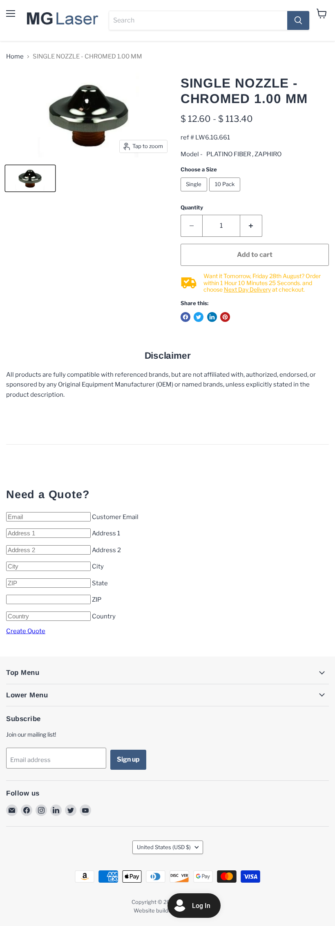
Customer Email (115, 517)
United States (164, 847)
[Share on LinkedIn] (212, 317)
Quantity (192, 208)
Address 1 (106, 533)
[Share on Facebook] (185, 317)
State (100, 583)
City (98, 566)
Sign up (128, 759)
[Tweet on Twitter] (198, 317)
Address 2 (106, 550)
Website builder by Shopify (167, 910)
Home (15, 56)
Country (104, 616)
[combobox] (198, 20)
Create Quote (25, 631)
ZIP (96, 599)
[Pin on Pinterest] (225, 317)
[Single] (195, 193)
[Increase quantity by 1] (251, 226)
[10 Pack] (225, 193)
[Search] (298, 20)
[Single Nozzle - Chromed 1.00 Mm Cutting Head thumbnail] (30, 178)
